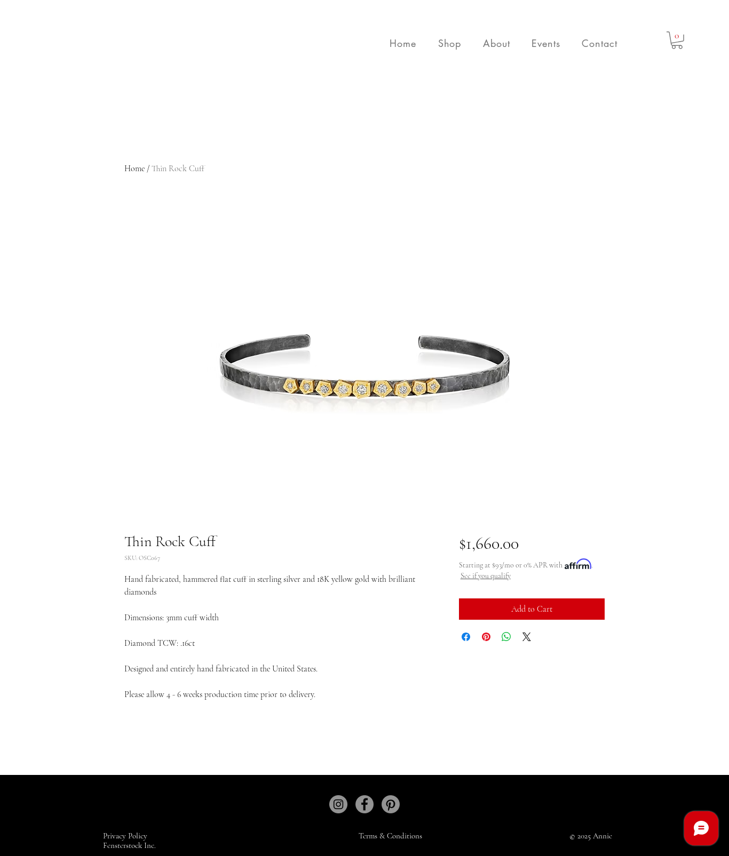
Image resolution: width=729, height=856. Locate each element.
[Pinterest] (391, 804)
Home (134, 168)
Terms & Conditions (390, 836)
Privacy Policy (126, 836)
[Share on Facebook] (465, 636)
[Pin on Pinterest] (486, 636)
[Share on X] (526, 636)
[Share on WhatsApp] (506, 636)
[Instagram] (338, 804)
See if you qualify (486, 575)
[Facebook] (364, 804)
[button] (449, 43)
